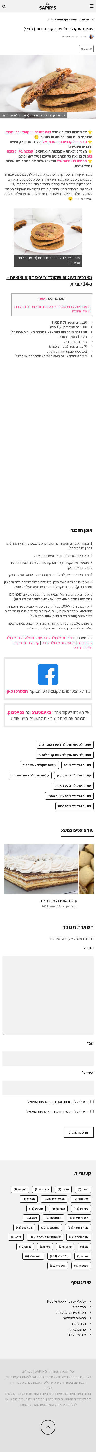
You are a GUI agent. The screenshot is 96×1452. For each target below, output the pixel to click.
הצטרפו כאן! (16, 691)
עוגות (31, 1218)
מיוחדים (81, 1208)
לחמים (20, 1189)
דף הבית (88, 19)
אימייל (88, 1072)
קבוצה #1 (26, 151)
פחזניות (65, 1246)
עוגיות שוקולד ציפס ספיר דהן (30, 775)
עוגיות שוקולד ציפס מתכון (74, 775)
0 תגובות (86, 48)
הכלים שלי (79, 1307)
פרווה (25, 1246)
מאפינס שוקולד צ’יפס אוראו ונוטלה (48, 637)
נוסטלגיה (53, 1218)
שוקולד (57, 1265)
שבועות (81, 1265)
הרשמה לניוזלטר (74, 1318)
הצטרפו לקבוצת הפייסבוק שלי (64, 141)
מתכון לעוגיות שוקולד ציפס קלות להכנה (64, 755)
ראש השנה (33, 1256)
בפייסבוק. (12, 132)
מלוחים (58, 1208)
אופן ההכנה (81, 311)
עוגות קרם (24, 1227)
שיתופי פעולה (77, 1334)
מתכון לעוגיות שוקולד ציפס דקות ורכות (65, 744)
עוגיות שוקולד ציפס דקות (39, 765)
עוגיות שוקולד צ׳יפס (77, 765)
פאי (84, 1246)
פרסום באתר (77, 1329)
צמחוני (82, 1256)
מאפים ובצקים (54, 1199)
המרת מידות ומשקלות (71, 1312)
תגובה (89, 947)
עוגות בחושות (78, 1227)
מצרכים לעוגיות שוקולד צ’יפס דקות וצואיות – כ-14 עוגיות (52, 306)
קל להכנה (59, 1256)
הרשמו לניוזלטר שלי (72, 161)
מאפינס (28, 1199)
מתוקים (36, 1208)
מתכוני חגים (79, 1218)
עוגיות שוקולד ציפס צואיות (73, 785)
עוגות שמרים (78, 1237)
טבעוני (63, 1189)
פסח (45, 1246)
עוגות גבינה (50, 1227)
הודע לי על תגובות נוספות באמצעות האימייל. (58, 1101)
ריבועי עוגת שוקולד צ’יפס (58, 642)
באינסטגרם (43, 132)
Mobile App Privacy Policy (66, 1301)
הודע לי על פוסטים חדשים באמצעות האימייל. (58, 1111)
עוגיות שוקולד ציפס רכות (74, 806)
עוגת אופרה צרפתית (59, 900)
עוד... (16, 1237)
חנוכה (83, 1189)
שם (90, 1043)
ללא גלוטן (80, 1199)
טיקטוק (27, 132)
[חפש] (4, 6)
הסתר (43, 298)
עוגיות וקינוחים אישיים (45, 1237)
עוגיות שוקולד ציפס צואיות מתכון (69, 796)
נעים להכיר (78, 1323)
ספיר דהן (83, 36)
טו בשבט (42, 1189)
